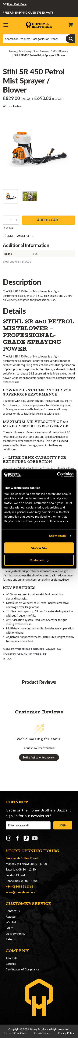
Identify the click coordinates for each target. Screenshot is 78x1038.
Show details (57, 535)
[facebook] (17, 838)
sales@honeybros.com (20, 892)
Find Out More (12, 4)
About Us (11, 958)
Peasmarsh (13, 858)
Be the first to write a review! (39, 757)
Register (11, 916)
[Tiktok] (26, 838)
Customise (37, 560)
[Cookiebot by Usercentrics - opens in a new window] (57, 474)
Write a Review (12, 106)
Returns (11, 939)
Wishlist (11, 922)
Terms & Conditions (15, 1033)
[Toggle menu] (5, 24)
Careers (11, 963)
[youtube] (35, 838)
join (62, 825)
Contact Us (13, 911)
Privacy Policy (66, 1033)
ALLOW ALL (39, 547)
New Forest (30, 858)
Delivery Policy (15, 933)
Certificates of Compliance (22, 969)
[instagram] (9, 838)
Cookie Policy (42, 1033)
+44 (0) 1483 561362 (19, 886)
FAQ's (9, 928)
